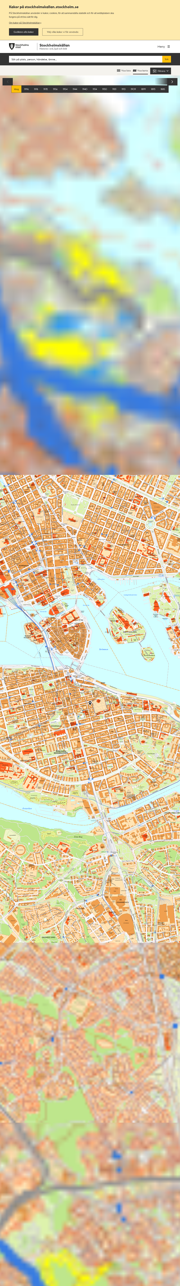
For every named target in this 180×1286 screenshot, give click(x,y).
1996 (26, 89)
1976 (36, 89)
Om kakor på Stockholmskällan (24, 23)
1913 (123, 89)
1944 (75, 89)
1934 (95, 89)
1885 (163, 89)
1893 (153, 89)
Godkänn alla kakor (24, 32)
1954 (65, 89)
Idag (16, 89)
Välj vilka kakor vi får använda (62, 32)
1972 (45, 89)
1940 (84, 89)
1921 (114, 89)
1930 (104, 89)
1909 (133, 89)
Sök (166, 59)
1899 (143, 89)
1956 (55, 89)
